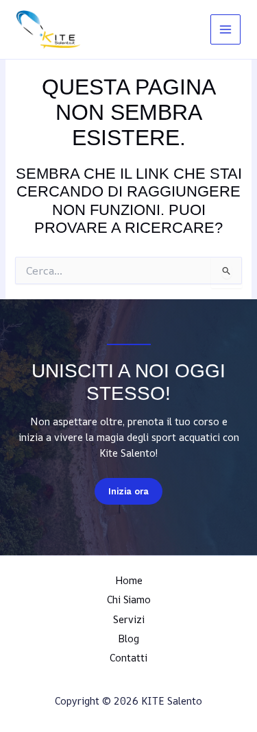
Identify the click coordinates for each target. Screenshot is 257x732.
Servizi (129, 619)
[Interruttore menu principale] (225, 29)
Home (129, 580)
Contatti (128, 657)
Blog (128, 638)
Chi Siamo (129, 599)
